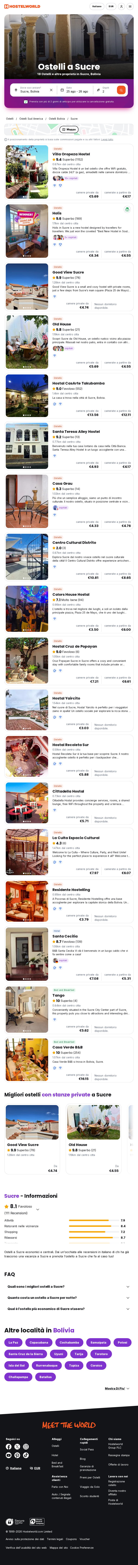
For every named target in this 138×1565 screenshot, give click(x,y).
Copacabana (39, 1342)
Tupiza (74, 1365)
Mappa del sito (59, 1547)
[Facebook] (9, 1447)
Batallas (46, 1377)
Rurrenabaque (47, 1365)
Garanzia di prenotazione (88, 1468)
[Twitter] (17, 1447)
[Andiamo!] (121, 90)
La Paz (13, 1342)
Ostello (58, 148)
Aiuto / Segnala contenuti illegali (61, 1496)
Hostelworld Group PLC (115, 1446)
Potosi (122, 1342)
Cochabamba (69, 1342)
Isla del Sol (17, 1365)
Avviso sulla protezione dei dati (25, 1539)
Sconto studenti (89, 1496)
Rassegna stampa (119, 1455)
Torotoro (101, 1354)
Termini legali (55, 1539)
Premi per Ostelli (90, 1477)
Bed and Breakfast (64, 990)
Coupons (71, 1539)
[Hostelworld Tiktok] (26, 1455)
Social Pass (87, 1449)
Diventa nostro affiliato (117, 1492)
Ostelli (55, 1445)
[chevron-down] (37, 1209)
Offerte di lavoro (118, 1464)
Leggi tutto (107, 139)
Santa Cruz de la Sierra (26, 1354)
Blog (82, 1458)
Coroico (96, 1365)
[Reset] (51, 90)
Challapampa (18, 1377)
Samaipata (98, 1342)
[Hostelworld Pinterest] (17, 1455)
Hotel (57, 931)
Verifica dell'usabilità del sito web (26, 1547)
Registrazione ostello (116, 1483)
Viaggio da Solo (90, 1486)
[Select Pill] (121, 6)
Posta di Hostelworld (115, 1502)
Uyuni (58, 1354)
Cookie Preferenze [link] (82, 1547)
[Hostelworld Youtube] (9, 1455)
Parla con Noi (60, 1486)
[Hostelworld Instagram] (26, 1447)
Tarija (79, 1354)
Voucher (85, 1539)
